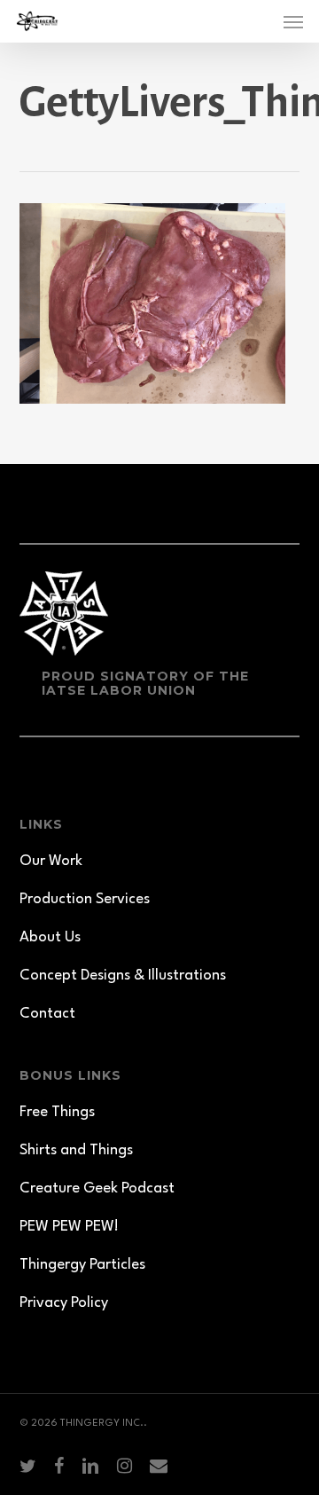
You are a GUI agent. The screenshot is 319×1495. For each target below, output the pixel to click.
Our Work (50, 861)
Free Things (57, 1112)
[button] (293, 21)
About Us (50, 937)
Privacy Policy (63, 1302)
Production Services (84, 899)
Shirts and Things (76, 1150)
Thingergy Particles (82, 1264)
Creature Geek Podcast (97, 1188)
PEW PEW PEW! (69, 1226)
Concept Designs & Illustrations (122, 975)
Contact (47, 1013)
